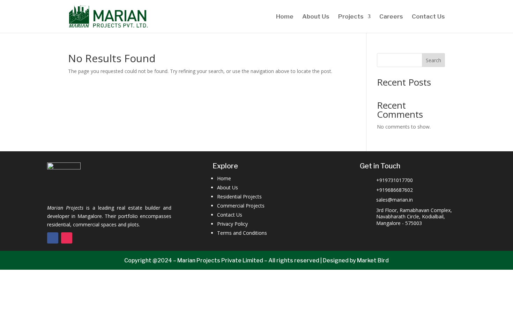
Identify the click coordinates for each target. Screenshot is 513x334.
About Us (315, 17)
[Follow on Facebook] (52, 238)
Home (284, 17)
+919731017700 (394, 180)
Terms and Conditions (242, 233)
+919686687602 (394, 190)
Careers (391, 17)
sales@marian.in (394, 199)
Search (433, 60)
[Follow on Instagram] (66, 238)
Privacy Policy (232, 223)
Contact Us (428, 17)
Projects (351, 17)
